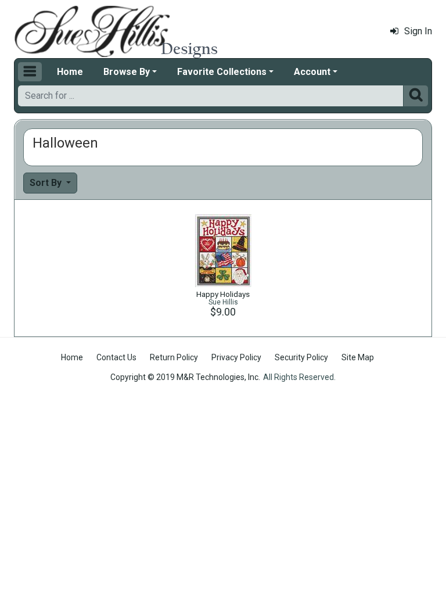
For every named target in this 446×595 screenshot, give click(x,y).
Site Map (357, 357)
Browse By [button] (126, 71)
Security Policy (301, 357)
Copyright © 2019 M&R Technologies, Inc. (185, 377)
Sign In (418, 31)
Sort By (47, 182)
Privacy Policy (236, 357)
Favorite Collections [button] (222, 71)
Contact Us (116, 357)
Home (70, 71)
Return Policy (174, 357)
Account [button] (312, 71)
